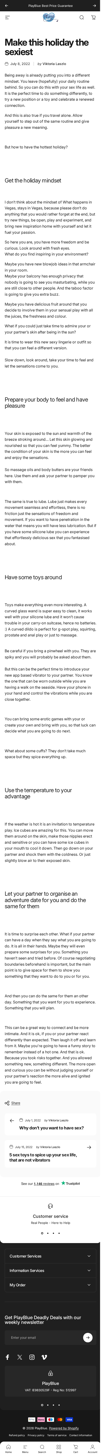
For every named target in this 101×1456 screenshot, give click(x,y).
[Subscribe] (84, 1362)
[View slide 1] (42, 1233)
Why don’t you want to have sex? (51, 1127)
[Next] (94, 5)
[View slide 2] (47, 1233)
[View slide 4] (59, 1233)
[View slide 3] (53, 1233)
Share (15, 1103)
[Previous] (6, 5)
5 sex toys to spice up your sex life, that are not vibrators (43, 1157)
